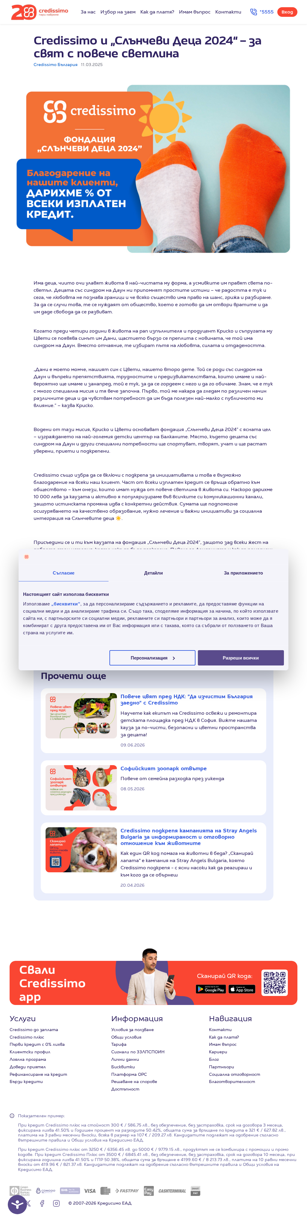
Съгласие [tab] (63, 572)
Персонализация (149, 657)
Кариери (218, 1052)
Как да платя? (157, 12)
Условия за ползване (132, 1029)
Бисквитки (123, 1067)
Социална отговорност (234, 1074)
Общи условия (126, 1037)
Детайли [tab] (153, 572)
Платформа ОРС (129, 1074)
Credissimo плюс (27, 1037)
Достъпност (125, 1089)
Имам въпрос (194, 12)
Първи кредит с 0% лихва (37, 1044)
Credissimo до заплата (34, 1029)
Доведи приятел (28, 1067)
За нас (88, 12)
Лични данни (125, 1059)
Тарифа (119, 1044)
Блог (214, 1059)
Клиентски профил (30, 1052)
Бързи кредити (26, 1081)
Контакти (228, 12)
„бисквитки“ (66, 603)
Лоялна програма (28, 1059)
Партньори (221, 1067)
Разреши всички (241, 657)
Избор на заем (118, 12)
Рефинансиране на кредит (38, 1074)
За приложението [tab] (243, 572)
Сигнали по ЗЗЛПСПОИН (138, 1052)
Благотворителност (232, 1081)
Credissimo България (55, 64)
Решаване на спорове (134, 1081)
